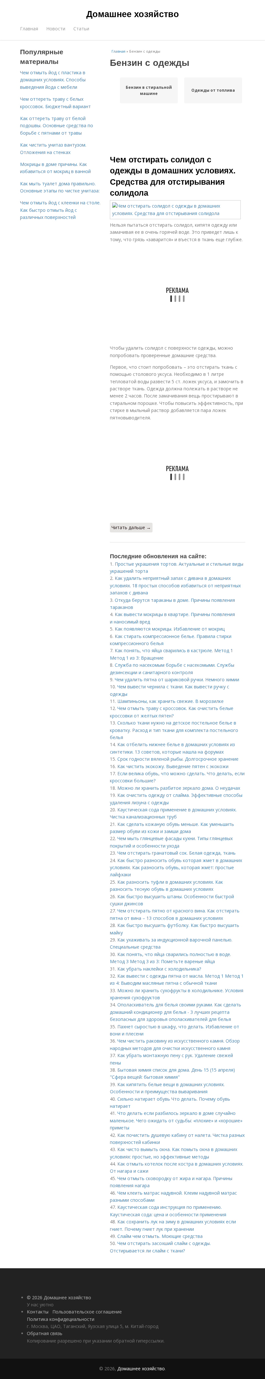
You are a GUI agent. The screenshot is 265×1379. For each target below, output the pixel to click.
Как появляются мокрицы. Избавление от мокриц (170, 629)
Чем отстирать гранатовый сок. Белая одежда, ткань (176, 853)
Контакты (37, 1312)
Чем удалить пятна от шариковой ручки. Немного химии (177, 679)
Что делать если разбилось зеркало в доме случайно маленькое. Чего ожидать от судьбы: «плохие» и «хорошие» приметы (176, 1120)
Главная (29, 29)
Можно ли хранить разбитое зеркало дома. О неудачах (178, 788)
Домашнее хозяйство (132, 13)
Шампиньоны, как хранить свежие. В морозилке (170, 701)
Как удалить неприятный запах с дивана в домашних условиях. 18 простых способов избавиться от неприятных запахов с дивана (175, 585)
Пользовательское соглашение (87, 1312)
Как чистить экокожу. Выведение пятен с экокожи (172, 766)
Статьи (81, 29)
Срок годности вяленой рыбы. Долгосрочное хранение (177, 759)
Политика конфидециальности (60, 1319)
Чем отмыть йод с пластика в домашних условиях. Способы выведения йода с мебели (53, 79)
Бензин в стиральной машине (149, 90)
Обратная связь (44, 1333)
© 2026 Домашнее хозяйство (59, 1297)
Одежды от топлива (213, 90)
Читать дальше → (131, 527)
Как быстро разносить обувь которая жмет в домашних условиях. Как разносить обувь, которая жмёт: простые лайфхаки (176, 867)
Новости (55, 29)
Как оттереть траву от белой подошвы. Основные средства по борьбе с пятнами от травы (56, 125)
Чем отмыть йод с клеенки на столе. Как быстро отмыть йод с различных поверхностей (60, 210)
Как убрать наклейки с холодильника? (159, 969)
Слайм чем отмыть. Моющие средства (160, 1236)
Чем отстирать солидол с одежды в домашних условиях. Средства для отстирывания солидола (173, 175)
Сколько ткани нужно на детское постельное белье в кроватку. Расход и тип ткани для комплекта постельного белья (174, 730)
